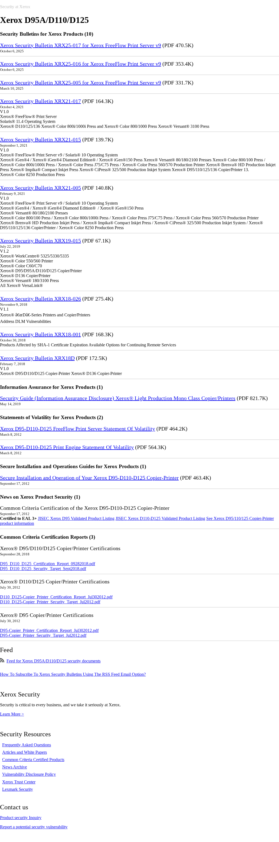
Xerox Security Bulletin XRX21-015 (40, 140)
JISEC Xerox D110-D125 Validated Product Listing (160, 518)
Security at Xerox (15, 6)
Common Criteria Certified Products (33, 759)
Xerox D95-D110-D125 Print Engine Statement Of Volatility (67, 447)
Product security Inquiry (20, 817)
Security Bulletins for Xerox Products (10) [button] (46, 34)
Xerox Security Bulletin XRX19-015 (40, 241)
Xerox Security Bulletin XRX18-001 (40, 334)
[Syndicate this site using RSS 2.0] (2, 661)
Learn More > (12, 714)
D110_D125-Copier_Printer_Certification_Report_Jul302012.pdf (56, 597)
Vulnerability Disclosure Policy (29, 774)
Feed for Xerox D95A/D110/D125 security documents (54, 661)
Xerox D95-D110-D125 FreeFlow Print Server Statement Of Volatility (77, 429)
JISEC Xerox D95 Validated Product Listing (76, 518)
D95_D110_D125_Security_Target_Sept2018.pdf (43, 568)
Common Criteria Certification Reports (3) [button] (47, 537)
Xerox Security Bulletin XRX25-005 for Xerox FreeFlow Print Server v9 (80, 83)
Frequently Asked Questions (26, 745)
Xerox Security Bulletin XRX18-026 (40, 299)
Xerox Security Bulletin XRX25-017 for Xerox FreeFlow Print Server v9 (80, 45)
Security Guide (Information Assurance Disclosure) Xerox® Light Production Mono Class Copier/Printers (117, 398)
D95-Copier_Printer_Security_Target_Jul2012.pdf (43, 635)
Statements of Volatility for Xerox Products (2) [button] (51, 417)
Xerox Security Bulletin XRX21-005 (40, 188)
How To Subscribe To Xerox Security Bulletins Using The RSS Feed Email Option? (73, 674)
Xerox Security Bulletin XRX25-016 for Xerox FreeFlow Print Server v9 (80, 64)
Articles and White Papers (24, 752)
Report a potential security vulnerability (34, 827)
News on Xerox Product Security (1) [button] (40, 497)
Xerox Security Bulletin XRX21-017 (40, 101)
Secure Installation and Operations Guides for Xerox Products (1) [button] (73, 466)
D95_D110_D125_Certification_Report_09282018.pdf (47, 563)
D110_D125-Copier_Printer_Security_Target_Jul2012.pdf (50, 601)
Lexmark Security (17, 789)
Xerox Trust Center (18, 782)
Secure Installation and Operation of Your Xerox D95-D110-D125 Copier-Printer (89, 478)
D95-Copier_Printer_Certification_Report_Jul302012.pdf (49, 630)
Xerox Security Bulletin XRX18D (37, 358)
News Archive (14, 767)
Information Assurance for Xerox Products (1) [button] (51, 387)
